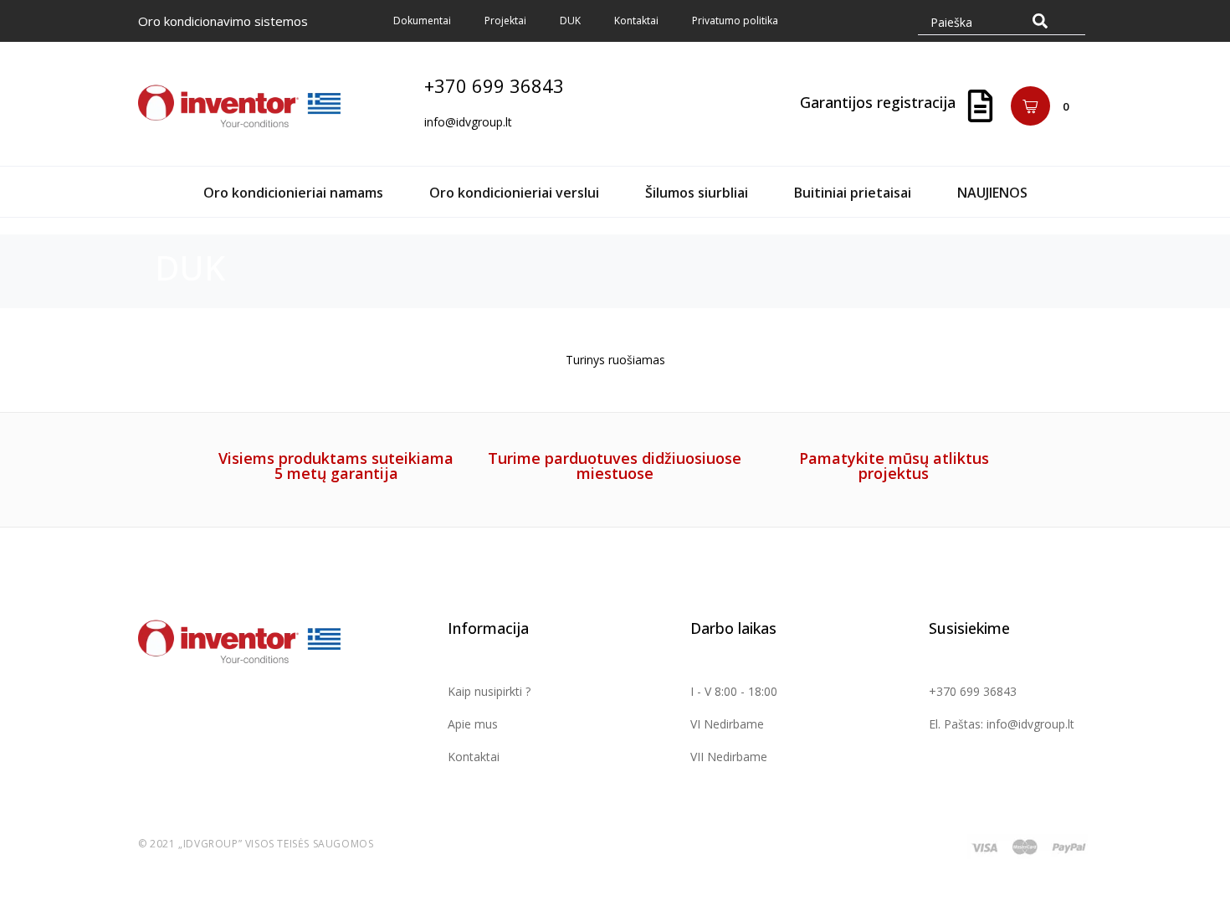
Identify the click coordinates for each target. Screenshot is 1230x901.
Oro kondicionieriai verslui (514, 192)
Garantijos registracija (878, 102)
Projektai (505, 20)
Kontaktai (636, 20)
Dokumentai (422, 20)
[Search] (1040, 20)
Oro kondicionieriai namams (293, 192)
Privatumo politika (735, 20)
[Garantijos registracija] (980, 106)
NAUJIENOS (992, 192)
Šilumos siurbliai (696, 192)
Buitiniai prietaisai (852, 192)
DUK (570, 20)
